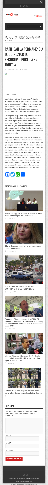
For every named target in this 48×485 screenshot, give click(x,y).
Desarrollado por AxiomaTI (24, 481)
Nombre (8, 435)
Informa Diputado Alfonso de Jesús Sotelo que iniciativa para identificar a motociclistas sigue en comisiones (23, 358)
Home (9, 37)
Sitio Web (9, 450)
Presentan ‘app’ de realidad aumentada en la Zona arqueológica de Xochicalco (23, 214)
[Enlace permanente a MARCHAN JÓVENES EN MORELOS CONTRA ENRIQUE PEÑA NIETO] (24, 284)
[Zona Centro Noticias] (24, 16)
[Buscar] (41, 2)
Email (8, 443)
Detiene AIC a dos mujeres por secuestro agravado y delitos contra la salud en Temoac (23, 392)
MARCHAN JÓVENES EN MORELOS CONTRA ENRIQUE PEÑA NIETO (21, 288)
